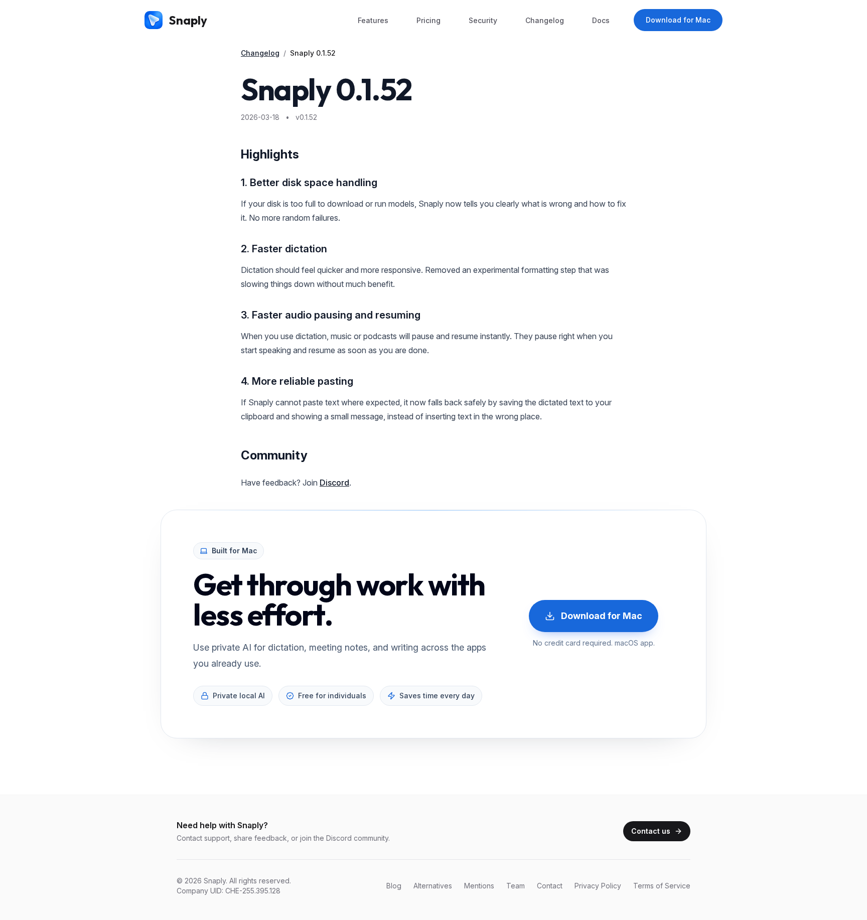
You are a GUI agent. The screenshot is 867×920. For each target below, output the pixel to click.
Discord (334, 483)
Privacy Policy (597, 885)
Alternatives (432, 885)
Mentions (479, 885)
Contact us (650, 831)
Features (373, 20)
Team (515, 885)
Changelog (544, 20)
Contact (549, 885)
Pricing (428, 20)
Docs (601, 20)
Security (483, 20)
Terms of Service (661, 885)
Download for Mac (678, 20)
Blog (393, 885)
